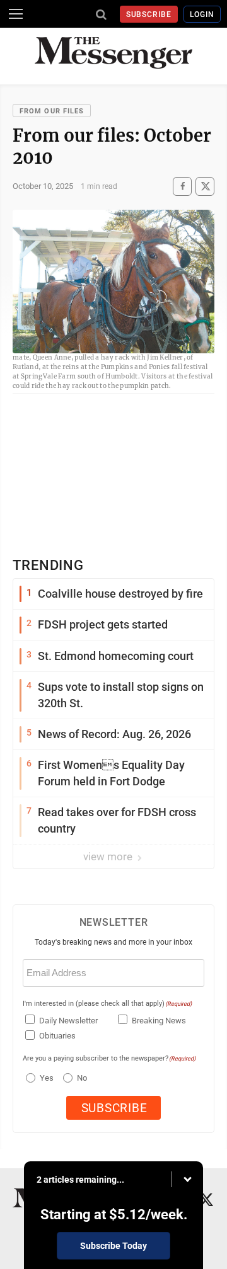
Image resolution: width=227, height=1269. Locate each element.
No (82, 1078)
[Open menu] (16, 14)
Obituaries (57, 1035)
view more (109, 856)
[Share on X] (205, 186)
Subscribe (149, 14)
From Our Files (52, 111)
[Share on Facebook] (182, 186)
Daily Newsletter (68, 1020)
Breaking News (159, 1020)
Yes (45, 1078)
